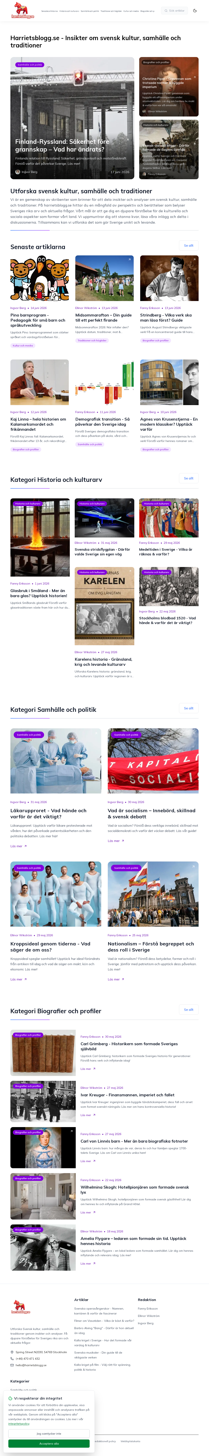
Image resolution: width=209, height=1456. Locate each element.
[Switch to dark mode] (195, 10)
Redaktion (147, 1299)
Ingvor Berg (18, 308)
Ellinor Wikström (86, 308)
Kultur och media (131, 11)
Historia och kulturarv (69, 11)
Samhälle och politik (90, 11)
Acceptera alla (49, 1443)
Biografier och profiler (149, 11)
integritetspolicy (18, 1423)
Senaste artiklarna (49, 11)
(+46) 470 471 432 (28, 1358)
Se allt (188, 245)
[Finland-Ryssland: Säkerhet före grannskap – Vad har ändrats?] (72, 118)
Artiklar (81, 1299)
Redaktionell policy (104, 1441)
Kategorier (20, 1381)
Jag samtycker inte (49, 1433)
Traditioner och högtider (111, 11)
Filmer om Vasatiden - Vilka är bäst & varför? (104, 1321)
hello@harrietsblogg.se (31, 1365)
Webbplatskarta (130, 1441)
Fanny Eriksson (150, 308)
